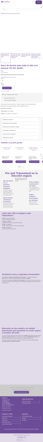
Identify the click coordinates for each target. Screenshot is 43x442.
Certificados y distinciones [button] (9, 130)
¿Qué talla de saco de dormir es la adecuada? (8, 77)
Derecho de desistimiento (28, 429)
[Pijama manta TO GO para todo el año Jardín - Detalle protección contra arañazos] (36, 58)
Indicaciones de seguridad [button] (9, 134)
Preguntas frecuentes (6, 422)
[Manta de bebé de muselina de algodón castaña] (33, 151)
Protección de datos (18, 429)
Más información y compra (8, 161)
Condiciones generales (8, 429)
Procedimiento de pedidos (7, 416)
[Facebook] (17, 437)
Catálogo (24, 418)
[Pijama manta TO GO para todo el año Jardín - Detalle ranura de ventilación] (16, 58)
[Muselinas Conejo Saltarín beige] (6, 151)
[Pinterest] (21, 437)
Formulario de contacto (6, 410)
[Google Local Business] (24, 437)
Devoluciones (4, 420)
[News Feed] (25, 437)
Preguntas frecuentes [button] (8, 137)
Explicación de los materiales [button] (10, 123)
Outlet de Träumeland (26, 401)
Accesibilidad (36, 429)
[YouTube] (19, 437)
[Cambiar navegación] (41, 7)
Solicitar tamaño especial (7, 424)
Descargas (24, 420)
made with (20, 439)
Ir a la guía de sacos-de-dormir (21, 392)
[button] (40, 58)
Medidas (2, 78)
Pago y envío (4, 418)
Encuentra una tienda (26, 403)
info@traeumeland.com (6, 408)
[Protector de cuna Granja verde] (20, 151)
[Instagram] (18, 437)
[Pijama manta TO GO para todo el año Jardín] (6, 58)
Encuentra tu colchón (39, 2)
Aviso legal (27, 435)
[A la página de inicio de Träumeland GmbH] (16, 1)
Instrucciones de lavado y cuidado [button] (11, 126)
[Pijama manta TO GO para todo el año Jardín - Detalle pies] (26, 58)
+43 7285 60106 (7, 403)
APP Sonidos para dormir (27, 416)
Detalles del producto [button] (8, 119)
